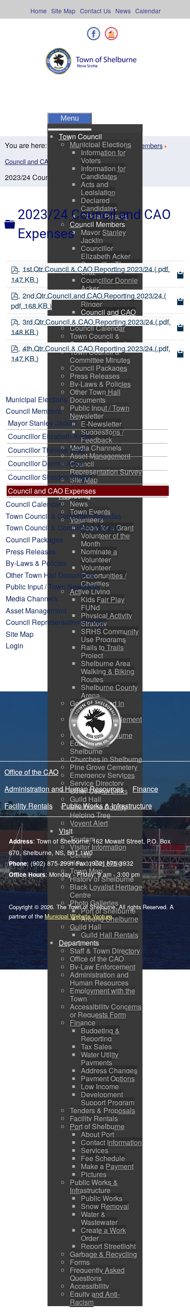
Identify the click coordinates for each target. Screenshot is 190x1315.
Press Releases (31, 551)
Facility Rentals (28, 806)
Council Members (33, 411)
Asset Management (36, 610)
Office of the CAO (31, 772)
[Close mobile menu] (70, 129)
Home (38, 11)
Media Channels (31, 598)
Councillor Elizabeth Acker (49, 436)
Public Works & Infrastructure (106, 806)
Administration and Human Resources (64, 789)
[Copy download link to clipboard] (180, 274)
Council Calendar (33, 504)
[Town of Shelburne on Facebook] (94, 33)
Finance (145, 789)
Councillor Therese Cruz (46, 450)
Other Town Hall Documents (50, 575)
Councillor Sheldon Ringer (49, 477)
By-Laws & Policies (36, 563)
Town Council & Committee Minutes (62, 527)
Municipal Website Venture (78, 916)
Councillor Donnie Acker (46, 463)
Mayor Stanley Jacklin (42, 423)
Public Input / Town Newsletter (53, 586)
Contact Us (95, 11)
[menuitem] (80, 136)
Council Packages (34, 539)
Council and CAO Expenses (44, 161)
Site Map (63, 11)
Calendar (148, 11)
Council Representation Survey (55, 622)
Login (14, 645)
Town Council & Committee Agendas (64, 516)
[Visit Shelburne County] (111, 33)
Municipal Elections (36, 399)
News (123, 11)
